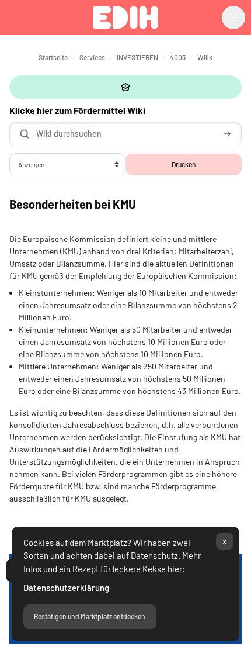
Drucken (184, 164)
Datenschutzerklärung (66, 587)
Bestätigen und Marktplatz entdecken (89, 616)
